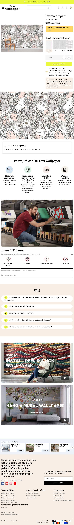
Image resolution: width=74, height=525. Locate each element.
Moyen (49, 51)
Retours (3, 510)
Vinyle (63, 50)
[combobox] (39, 8)
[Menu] (3, 8)
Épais (56, 50)
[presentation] (3, 38)
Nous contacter (58, 498)
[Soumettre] (48, 8)
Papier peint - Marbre (8, 495)
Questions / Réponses (33, 495)
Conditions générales (8, 512)
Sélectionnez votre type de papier (58, 38)
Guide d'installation (32, 493)
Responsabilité (58, 495)
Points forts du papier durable (63, 500)
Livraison (4, 507)
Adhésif (69, 50)
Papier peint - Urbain (8, 498)
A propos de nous (59, 493)
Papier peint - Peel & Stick (9, 502)
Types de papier (31, 498)
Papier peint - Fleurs (8, 493)
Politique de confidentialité (9, 514)
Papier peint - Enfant (8, 500)
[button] (19, 60)
